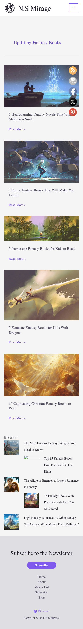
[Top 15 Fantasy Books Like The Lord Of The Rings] (31, 462)
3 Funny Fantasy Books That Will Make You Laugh (41, 192)
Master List (41, 587)
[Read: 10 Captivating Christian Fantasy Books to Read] (41, 374)
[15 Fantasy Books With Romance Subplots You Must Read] (31, 499)
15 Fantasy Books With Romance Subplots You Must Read (59, 502)
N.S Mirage (34, 8)
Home (42, 577)
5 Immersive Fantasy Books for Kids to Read (42, 248)
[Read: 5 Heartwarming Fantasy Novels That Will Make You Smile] (41, 85)
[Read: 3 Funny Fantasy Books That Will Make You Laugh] (41, 161)
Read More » (17, 129)
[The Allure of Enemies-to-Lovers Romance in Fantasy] (11, 484)
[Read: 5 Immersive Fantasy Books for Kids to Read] (41, 228)
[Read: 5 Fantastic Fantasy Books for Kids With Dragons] (41, 295)
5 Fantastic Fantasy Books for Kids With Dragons (38, 330)
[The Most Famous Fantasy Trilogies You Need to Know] (11, 447)
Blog (41, 597)
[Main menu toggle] (73, 8)
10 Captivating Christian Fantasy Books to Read (40, 405)
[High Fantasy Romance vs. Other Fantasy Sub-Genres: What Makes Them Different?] (11, 521)
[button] (41, 565)
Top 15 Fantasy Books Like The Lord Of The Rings (58, 464)
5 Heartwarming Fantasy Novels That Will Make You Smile (40, 116)
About (41, 582)
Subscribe (41, 592)
